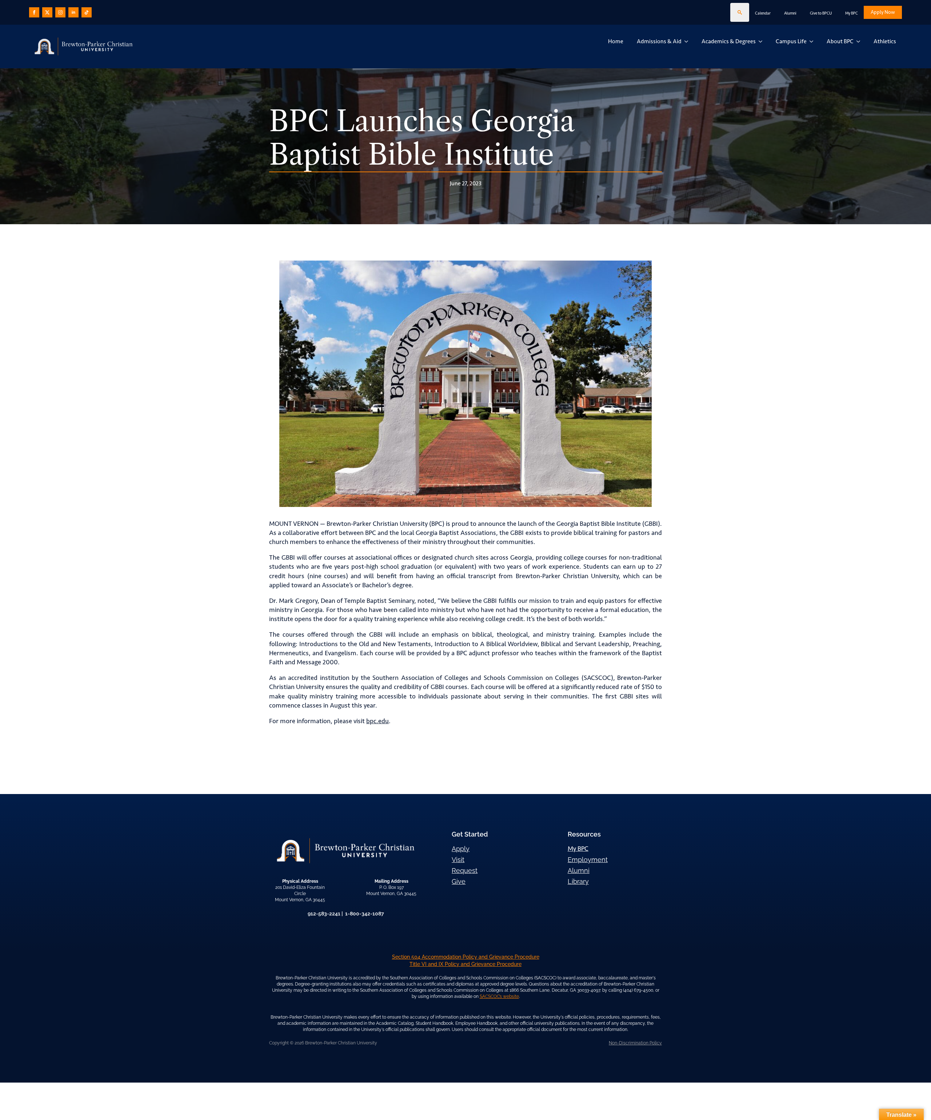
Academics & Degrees (729, 41)
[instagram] (60, 12)
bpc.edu (377, 721)
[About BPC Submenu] (860, 41)
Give (459, 881)
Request (465, 870)
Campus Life (791, 41)
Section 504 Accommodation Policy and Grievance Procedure (465, 957)
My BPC (851, 13)
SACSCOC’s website (499, 996)
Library (578, 881)
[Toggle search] (739, 12)
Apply (461, 849)
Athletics (885, 41)
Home (615, 41)
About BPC (840, 41)
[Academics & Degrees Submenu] (762, 41)
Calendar (763, 13)
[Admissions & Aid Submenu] (688, 41)
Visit (458, 859)
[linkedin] (73, 12)
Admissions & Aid (659, 41)
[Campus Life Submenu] (813, 41)
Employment (588, 859)
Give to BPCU (821, 13)
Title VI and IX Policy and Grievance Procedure (465, 964)
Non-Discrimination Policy (635, 1043)
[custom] (47, 12)
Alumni (790, 13)
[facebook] (34, 12)
